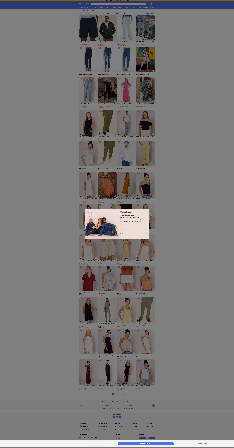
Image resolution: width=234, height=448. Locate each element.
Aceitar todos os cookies (145, 443)
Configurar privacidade (202, 443)
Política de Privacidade (97, 442)
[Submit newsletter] (146, 233)
